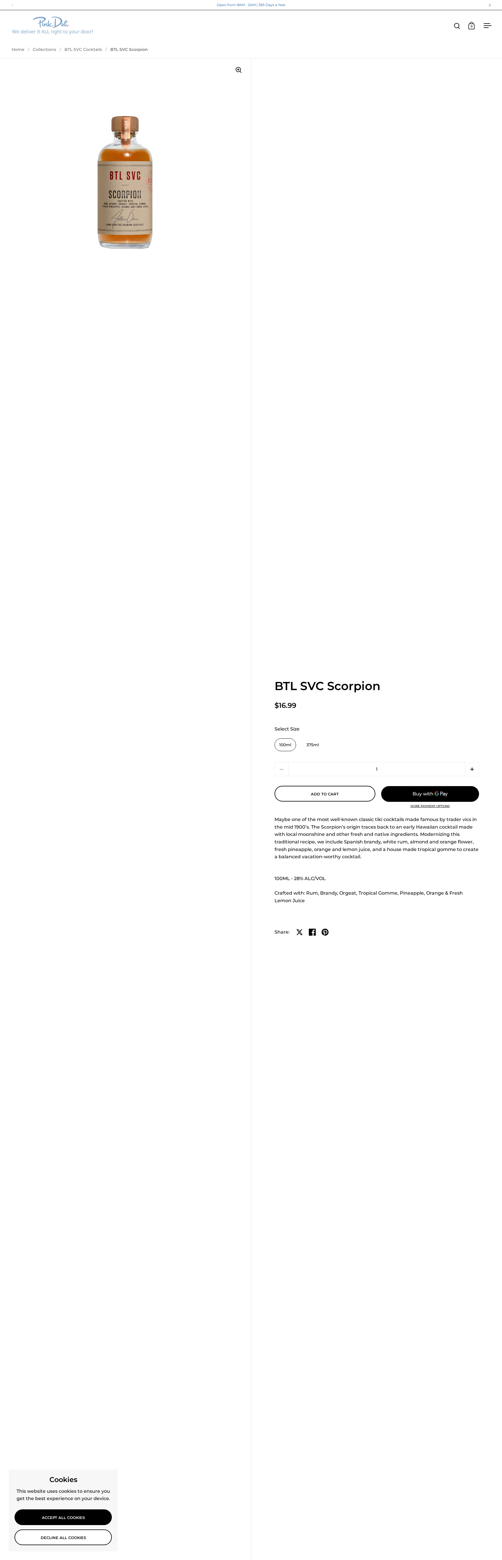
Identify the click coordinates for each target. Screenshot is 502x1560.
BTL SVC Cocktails (83, 49)
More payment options (430, 806)
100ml (285, 744)
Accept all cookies (63, 1517)
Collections (44, 49)
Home (18, 49)
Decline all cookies (63, 1537)
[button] (472, 769)
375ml (312, 744)
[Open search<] (457, 26)
